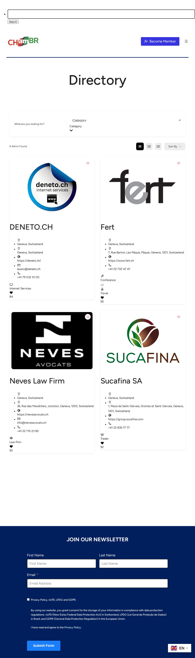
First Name (35, 555)
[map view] (158, 146)
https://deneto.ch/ (29, 260)
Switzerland (35, 244)
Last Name (107, 555)
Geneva (22, 244)
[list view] (149, 146)
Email (31, 575)
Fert (107, 227)
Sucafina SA (121, 380)
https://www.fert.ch (121, 260)
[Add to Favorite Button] (88, 163)
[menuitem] (101, 17)
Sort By (172, 146)
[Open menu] (186, 41)
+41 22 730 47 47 (119, 269)
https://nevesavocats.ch (32, 414)
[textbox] (124, 126)
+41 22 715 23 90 (28, 431)
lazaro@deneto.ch (28, 269)
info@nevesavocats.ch (31, 422)
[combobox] (124, 126)
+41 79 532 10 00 (28, 277)
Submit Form (43, 646)
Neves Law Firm (37, 380)
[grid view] (140, 146)
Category (75, 124)
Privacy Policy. (73, 627)
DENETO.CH (31, 227)
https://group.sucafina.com (125, 419)
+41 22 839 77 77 (119, 427)
